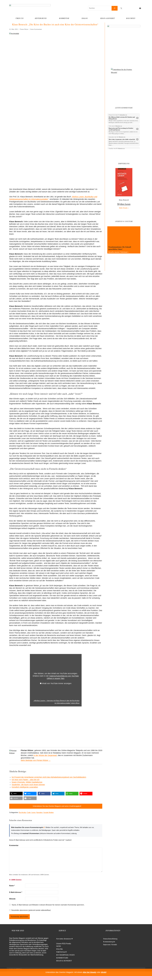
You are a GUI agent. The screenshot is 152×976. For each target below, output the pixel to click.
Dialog (85, 18)
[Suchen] (115, 8)
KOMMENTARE (62, 958)
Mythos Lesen (123, 203)
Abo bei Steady (89, 972)
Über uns (19, 18)
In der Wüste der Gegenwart (45, 755)
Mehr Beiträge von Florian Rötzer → (36, 760)
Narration (39, 812)
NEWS (58, 946)
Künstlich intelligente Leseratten (25, 787)
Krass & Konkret (107, 18)
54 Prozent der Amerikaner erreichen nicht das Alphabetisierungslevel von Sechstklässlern (49, 777)
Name (12, 886)
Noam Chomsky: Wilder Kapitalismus (27, 782)
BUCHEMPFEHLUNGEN (65, 955)
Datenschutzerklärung (110, 939)
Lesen (33, 812)
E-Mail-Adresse (15, 892)
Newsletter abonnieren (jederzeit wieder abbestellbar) (31, 910)
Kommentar (64, 18)
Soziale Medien (48, 812)
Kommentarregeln (109, 941)
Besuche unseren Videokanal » (118, 252)
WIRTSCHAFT (61, 952)
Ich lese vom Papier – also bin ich (25, 780)
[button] (16, 793)
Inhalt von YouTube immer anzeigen (56, 683)
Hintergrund (41, 18)
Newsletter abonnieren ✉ (64, 939)
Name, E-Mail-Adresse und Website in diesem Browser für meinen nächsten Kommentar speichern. (48, 905)
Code (29, 812)
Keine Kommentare (36, 29)
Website (12, 899)
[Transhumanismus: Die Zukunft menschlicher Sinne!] (123, 235)
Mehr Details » (124, 208)
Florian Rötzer (24, 29)
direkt (103, 972)
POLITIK (59, 949)
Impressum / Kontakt (110, 944)
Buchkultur (22, 812)
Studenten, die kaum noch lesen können (28, 785)
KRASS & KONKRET (64, 961)
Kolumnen (130, 18)
